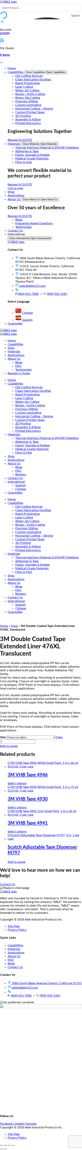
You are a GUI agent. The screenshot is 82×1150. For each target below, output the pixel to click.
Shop (14, 625)
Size (3, 737)
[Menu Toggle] (1, 62)
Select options (17, 783)
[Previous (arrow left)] (1, 1149)
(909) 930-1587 (57, 293)
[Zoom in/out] (1, 1145)
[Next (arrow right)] (5, 1149)
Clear (59, 737)
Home (4, 625)
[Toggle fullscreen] (5, 1145)
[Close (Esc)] (12, 1145)
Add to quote (9, 746)
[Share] (9, 1145)
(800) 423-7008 (28, 293)
